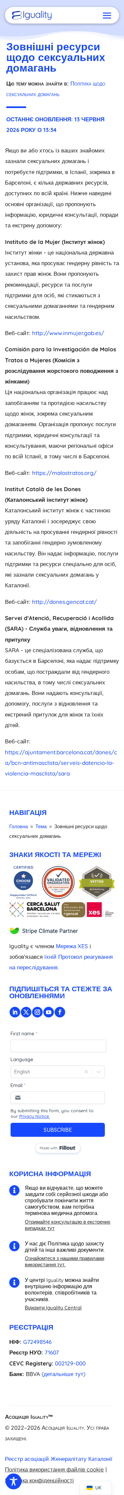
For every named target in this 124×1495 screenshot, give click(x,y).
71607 (52, 1352)
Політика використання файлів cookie (54, 1469)
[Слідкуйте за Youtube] (48, 1012)
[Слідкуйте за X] (26, 1012)
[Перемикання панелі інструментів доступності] (13, 1481)
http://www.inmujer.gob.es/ (68, 332)
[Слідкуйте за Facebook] (60, 1012)
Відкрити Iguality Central (53, 1307)
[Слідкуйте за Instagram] (37, 1012)
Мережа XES (72, 946)
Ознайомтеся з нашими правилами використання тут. (64, 1261)
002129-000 (70, 1363)
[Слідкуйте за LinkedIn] (15, 1012)
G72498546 (37, 1341)
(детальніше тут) (63, 1373)
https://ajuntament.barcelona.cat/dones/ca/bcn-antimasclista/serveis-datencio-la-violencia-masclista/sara (61, 763)
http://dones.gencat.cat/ (64, 601)
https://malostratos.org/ (64, 472)
